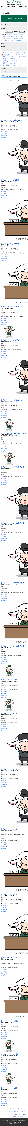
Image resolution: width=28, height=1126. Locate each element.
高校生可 (21, 54)
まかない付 (14, 54)
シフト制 (20, 59)
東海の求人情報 (14, 1114)
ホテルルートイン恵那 (9, 1054)
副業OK (24, 57)
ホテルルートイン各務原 (10, 180)
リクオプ (17, 1123)
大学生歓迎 (6, 54)
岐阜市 (15, 34)
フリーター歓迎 (21, 52)
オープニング (11, 52)
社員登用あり (6, 61)
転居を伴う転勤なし (17, 65)
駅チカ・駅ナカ (15, 61)
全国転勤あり (13, 63)
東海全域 (10, 1116)
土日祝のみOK (6, 57)
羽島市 (4, 38)
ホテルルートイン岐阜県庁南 (12, 120)
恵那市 (10, 38)
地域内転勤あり (7, 65)
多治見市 (10, 36)
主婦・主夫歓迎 (16, 57)
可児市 (11, 40)
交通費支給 (12, 59)
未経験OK (5, 59)
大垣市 (21, 34)
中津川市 (21, 36)
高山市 (4, 36)
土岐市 (23, 38)
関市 (16, 36)
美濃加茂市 (16, 38)
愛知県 (21, 1116)
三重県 (25, 1116)
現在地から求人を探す (15, 18)
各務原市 (5, 40)
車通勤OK (5, 63)
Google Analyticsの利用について (14, 1122)
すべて (10, 34)
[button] (4, 131)
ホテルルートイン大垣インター (12, 340)
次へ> (17, 80)
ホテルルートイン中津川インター (13, 433)
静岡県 (18, 1116)
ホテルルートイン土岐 (9, 680)
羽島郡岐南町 (18, 40)
